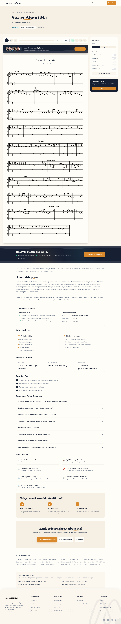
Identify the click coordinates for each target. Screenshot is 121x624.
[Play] (7, 40)
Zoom (94, 44)
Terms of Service (105, 607)
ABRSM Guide (58, 611)
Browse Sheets (91, 3)
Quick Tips (57, 607)
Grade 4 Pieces (35, 611)
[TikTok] (115, 620)
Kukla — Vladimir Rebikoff (92, 565)
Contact (102, 611)
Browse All (34, 600)
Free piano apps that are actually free (74, 584)
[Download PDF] (81, 40)
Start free (104, 88)
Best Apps (80, 600)
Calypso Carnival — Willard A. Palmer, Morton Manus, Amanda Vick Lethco (94, 562)
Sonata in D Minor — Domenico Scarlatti (26, 562)
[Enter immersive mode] (85, 40)
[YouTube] (108, 620)
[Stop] (11, 40)
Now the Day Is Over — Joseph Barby (94, 559)
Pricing (102, 600)
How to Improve (59, 604)
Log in (102, 3)
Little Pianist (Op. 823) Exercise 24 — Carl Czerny (26, 565)
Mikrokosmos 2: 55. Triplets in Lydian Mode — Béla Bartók (71, 562)
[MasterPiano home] (14, 598)
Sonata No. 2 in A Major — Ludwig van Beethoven (26, 559)
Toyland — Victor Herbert (47, 565)
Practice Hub (58, 600)
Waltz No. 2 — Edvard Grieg (69, 559)
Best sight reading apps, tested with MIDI (75, 581)
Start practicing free (94, 255)
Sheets (19, 12)
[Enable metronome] (77, 40)
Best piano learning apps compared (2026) (32, 581)
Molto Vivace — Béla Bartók (47, 559)
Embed (80, 540)
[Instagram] (112, 620)
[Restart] (15, 40)
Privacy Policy (104, 604)
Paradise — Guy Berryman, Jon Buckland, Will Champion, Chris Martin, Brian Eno (49, 562)
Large (104, 47)
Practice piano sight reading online (29, 584)
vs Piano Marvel (82, 604)
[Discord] (104, 620)
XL (112, 47)
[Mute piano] (73, 40)
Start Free (80, 49)
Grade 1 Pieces (35, 607)
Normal (96, 47)
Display (94, 51)
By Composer (35, 604)
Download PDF (105, 73)
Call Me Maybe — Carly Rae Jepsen (71, 565)
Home (13, 12)
